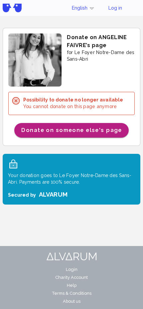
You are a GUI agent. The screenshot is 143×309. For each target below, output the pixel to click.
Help (71, 285)
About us (71, 301)
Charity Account (71, 277)
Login (71, 269)
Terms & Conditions (71, 293)
